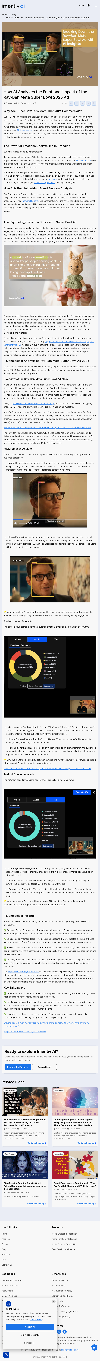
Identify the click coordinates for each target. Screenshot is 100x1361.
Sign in (81, 5)
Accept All (30, 1327)
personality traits (30, 201)
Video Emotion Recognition (64, 1233)
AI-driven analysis (25, 130)
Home (5, 14)
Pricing (5, 1244)
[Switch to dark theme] (88, 5)
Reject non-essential (30, 1335)
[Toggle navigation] (95, 6)
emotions (52, 179)
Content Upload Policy (62, 1296)
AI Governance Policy (62, 1290)
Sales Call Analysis (10, 1285)
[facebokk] (65, 1332)
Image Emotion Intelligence (64, 1239)
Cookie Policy (58, 1301)
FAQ (4, 1259)
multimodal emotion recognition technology (33, 403)
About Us (6, 1239)
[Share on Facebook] (82, 103)
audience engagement (44, 182)
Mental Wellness (9, 1296)
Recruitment (7, 1290)
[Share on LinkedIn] (71, 103)
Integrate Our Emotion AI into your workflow (25, 1031)
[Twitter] (59, 1332)
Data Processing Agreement (65, 1311)
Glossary (6, 1254)
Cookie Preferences (61, 1306)
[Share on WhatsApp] (88, 103)
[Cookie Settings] (6, 1354)
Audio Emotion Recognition (64, 1244)
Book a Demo (44, 1067)
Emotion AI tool (83, 160)
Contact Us (7, 1265)
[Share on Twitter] (76, 103)
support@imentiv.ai (70, 1349)
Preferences (30, 1343)
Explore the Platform (17, 1067)
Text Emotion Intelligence (63, 1249)
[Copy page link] (94, 103)
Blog (13, 14)
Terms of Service (60, 1280)
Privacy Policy (58, 1285)
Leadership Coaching (11, 1280)
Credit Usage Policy (61, 1316)
